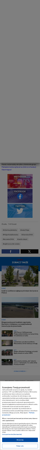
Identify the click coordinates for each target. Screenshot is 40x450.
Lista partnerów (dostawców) (12, 434)
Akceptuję (20, 440)
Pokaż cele (20, 446)
